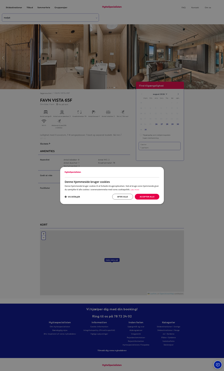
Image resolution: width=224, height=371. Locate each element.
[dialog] (112, 185)
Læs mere (135, 189)
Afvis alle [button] (122, 196)
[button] (72, 196)
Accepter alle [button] (147, 196)
